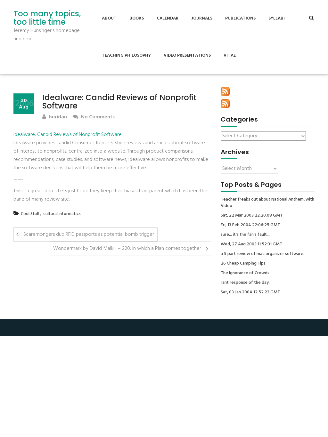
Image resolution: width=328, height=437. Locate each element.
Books (136, 18)
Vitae (230, 55)
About (109, 18)
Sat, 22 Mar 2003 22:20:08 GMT (252, 215)
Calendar (167, 18)
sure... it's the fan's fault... (245, 235)
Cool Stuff (30, 214)
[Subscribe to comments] (225, 103)
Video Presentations (187, 55)
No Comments (97, 117)
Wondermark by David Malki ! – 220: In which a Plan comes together (127, 248)
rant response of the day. (245, 283)
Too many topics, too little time (47, 18)
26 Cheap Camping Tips (243, 263)
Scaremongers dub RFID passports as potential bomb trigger (88, 234)
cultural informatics (62, 214)
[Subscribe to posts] (225, 91)
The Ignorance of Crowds (245, 273)
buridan (57, 117)
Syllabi (276, 18)
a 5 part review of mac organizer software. (262, 254)
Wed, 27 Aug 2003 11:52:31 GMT (251, 244)
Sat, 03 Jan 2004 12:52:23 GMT (250, 292)
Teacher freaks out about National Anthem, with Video (267, 202)
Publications (240, 18)
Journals (201, 18)
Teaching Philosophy (126, 55)
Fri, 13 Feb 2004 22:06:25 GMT (250, 225)
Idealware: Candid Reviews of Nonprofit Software (67, 135)
